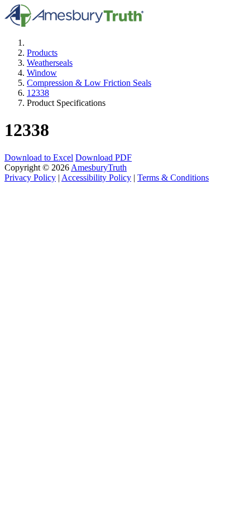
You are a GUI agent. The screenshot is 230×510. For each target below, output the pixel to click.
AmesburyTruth (99, 167)
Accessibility (96, 177)
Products (42, 52)
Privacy (30, 177)
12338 (38, 93)
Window (42, 72)
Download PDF (103, 157)
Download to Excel (38, 157)
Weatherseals (50, 62)
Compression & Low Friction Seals (89, 83)
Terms (173, 177)
